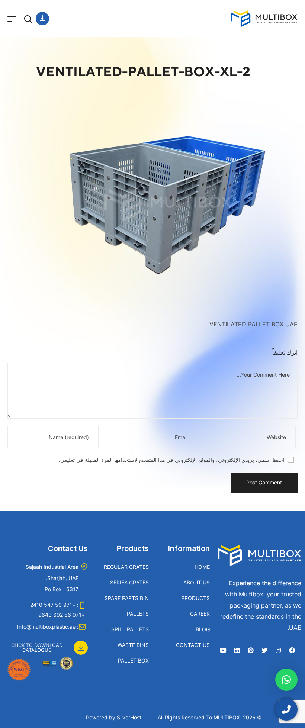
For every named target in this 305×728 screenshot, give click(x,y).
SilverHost (129, 717)
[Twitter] (264, 650)
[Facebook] (292, 650)
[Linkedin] (237, 650)
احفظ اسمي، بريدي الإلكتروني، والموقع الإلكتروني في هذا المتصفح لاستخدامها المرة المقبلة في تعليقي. (172, 460)
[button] (46, 643)
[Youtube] (223, 650)
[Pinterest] (251, 650)
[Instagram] (278, 650)
